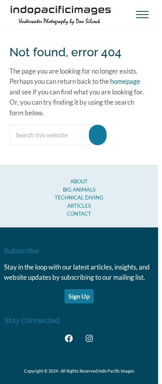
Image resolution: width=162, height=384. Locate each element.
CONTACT (79, 213)
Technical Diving (79, 197)
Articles (79, 206)
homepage (125, 81)
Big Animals (79, 189)
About (79, 181)
